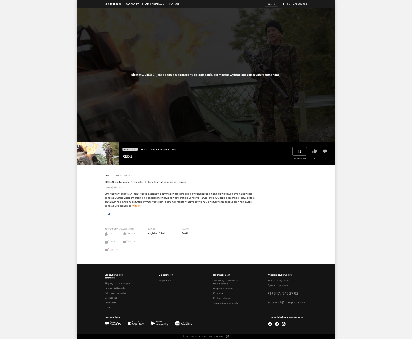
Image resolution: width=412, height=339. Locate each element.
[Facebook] (270, 324)
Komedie (124, 182)
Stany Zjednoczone (165, 182)
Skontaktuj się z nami (278, 280)
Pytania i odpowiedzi (278, 285)
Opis (107, 175)
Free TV (271, 4)
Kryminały (136, 182)
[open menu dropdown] (186, 4)
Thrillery (148, 182)
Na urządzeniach (221, 274)
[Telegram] (276, 324)
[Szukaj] (282, 4)
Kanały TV (132, 4)
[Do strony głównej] (113, 4)
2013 (107, 182)
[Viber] (283, 324)
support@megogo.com (287, 302)
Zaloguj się (300, 4)
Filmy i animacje (153, 4)
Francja (182, 182)
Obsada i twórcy (123, 175)
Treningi (173, 4)
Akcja (114, 182)
